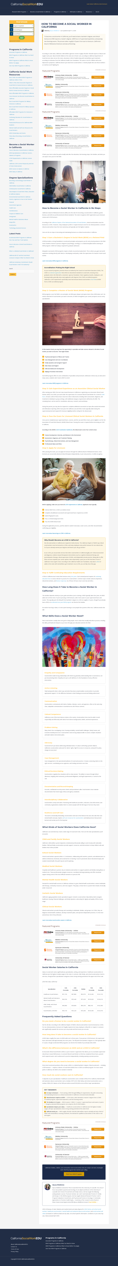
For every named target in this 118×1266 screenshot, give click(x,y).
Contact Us (14, 1246)
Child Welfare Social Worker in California (20, 186)
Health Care (12, 208)
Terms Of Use (15, 1249)
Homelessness (13, 210)
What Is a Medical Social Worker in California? (21, 251)
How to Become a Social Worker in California (21, 150)
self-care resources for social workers (73, 818)
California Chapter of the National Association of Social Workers (69, 222)
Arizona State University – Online (66, 116)
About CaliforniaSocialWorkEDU (19, 1244)
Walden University (61, 84)
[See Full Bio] (97, 1202)
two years (74, 576)
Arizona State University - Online (66, 75)
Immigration (12, 216)
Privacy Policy (14, 1251)
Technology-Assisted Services (17, 228)
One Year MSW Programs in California (19, 66)
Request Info (97, 77)
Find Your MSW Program (74, 1174)
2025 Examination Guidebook (64, 430)
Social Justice (12, 225)
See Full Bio (92, 1202)
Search (11, 268)
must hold (93, 279)
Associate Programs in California (18, 52)
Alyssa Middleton (55, 30)
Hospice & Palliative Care (16, 213)
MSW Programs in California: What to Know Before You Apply (62, 1246)
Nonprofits (12, 222)
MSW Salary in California (15, 171)
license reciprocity (61, 581)
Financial (11, 202)
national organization (55, 273)
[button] (27, 11)
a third (98, 561)
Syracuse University (62, 92)
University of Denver (62, 102)
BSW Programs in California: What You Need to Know (60, 1243)
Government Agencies (15, 205)
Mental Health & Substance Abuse (18, 219)
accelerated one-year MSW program (61, 602)
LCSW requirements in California (73, 504)
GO (21, 37)
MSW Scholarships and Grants (17, 133)
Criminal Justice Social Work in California (20, 188)
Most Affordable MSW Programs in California (21, 93)
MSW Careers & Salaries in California (19, 169)
